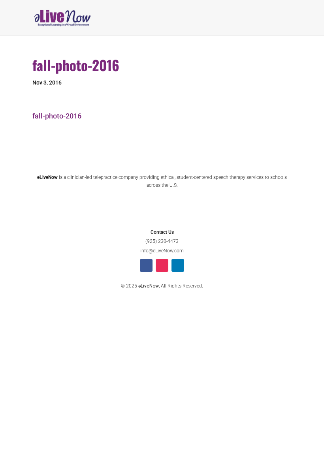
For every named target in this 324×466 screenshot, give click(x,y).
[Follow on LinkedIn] (177, 265)
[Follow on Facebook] (146, 265)
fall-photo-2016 (56, 116)
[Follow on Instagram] (162, 265)
